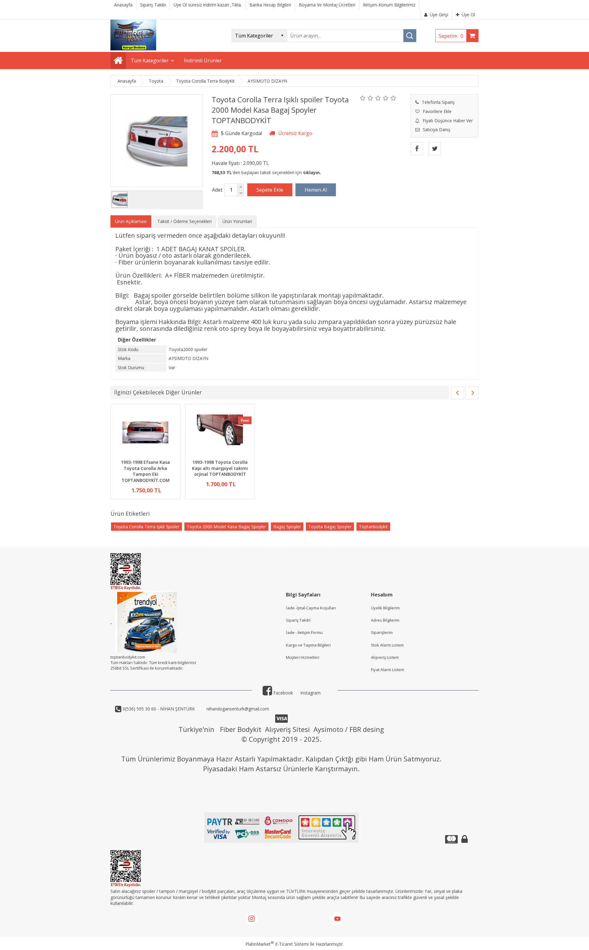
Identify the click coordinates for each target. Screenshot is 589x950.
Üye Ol (468, 15)
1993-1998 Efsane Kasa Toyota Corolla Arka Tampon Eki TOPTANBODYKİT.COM (145, 471)
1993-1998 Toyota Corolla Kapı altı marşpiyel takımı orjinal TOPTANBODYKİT (220, 468)
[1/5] (363, 98)
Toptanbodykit (373, 527)
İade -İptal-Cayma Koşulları (311, 608)
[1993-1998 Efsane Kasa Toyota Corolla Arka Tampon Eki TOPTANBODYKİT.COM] (145, 432)
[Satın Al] (315, 189)
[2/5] (366, 98)
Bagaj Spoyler (287, 527)
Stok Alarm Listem (387, 645)
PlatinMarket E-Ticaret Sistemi (277, 944)
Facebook (282, 693)
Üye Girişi (439, 15)
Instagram (310, 693)
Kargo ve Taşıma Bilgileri (308, 645)
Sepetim (451, 36)
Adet (217, 189)
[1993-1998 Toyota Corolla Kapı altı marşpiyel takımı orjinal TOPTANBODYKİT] (220, 432)
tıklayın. (312, 172)
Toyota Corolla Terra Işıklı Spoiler (146, 527)
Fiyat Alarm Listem (387, 669)
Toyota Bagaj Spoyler (330, 527)
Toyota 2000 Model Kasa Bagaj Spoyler (226, 527)
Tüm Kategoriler (150, 60)
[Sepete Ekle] (269, 189)
